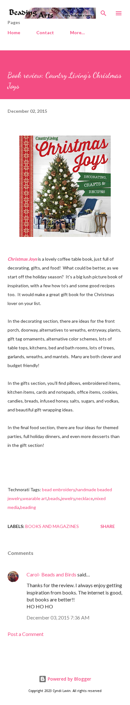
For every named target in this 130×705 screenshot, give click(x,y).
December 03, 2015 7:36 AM (58, 617)
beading (28, 507)
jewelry (68, 498)
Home (14, 32)
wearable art (34, 498)
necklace (84, 498)
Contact (45, 32)
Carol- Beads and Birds (51, 574)
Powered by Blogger (68, 679)
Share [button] (107, 526)
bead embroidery (58, 489)
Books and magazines (52, 526)
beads (54, 498)
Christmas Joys (22, 259)
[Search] (103, 11)
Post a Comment (26, 634)
